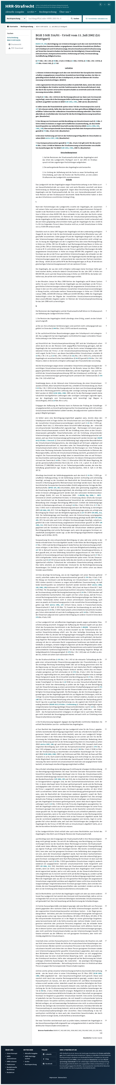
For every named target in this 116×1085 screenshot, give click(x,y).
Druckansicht (15, 44)
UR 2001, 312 (97, 513)
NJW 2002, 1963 (71, 102)
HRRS (75, 1060)
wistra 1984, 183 (92, 126)
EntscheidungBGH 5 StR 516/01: (14, 38)
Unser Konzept (12, 1053)
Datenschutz (62, 1077)
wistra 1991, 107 (56, 605)
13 (36, 356)
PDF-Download (16, 48)
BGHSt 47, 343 (41, 44)
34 (76, 358)
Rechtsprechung (48, 12)
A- (105, 4)
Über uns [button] (64, 12)
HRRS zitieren (12, 1061)
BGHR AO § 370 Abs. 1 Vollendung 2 (64, 704)
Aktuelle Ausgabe (14, 12)
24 (65, 682)
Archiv (27, 1061)
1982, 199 (39, 128)
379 (69, 652)
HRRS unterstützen (11, 1057)
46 (54, 61)
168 (37, 699)
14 (73, 61)
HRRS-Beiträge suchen (30, 1057)
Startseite (13, 27)
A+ (109, 4)
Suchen (10, 33)
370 (38, 61)
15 (86, 61)
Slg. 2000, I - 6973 (93, 495)
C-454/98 (81, 495)
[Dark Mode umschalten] (100, 4)
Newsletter (94, 1060)
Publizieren (11, 1064)
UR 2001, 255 (45, 510)
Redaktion (10, 1072)
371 (100, 687)
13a (73, 356)
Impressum (53, 1077)
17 (96, 505)
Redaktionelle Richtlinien (12, 1068)
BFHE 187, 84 (54, 488)
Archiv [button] (31, 12)
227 (54, 63)
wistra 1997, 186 (51, 138)
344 (54, 328)
